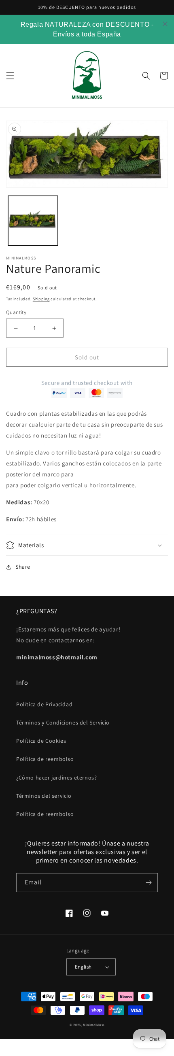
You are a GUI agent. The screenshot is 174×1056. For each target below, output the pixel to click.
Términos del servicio (44, 795)
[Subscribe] (148, 882)
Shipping (41, 299)
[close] (165, 24)
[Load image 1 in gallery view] (33, 221)
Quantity (16, 312)
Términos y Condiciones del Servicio (63, 722)
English (83, 966)
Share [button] (22, 566)
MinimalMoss (93, 1024)
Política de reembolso (45, 759)
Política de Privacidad (44, 704)
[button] (10, 76)
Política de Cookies (41, 740)
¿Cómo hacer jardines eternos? (56, 777)
